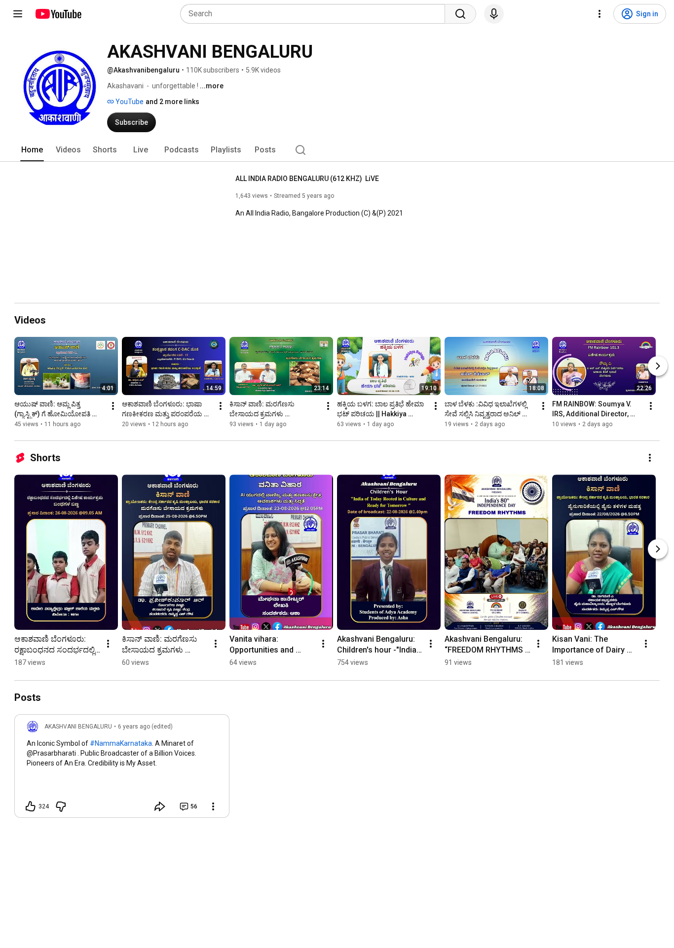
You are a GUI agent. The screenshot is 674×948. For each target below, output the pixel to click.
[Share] (160, 806)
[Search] (460, 14)
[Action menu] (213, 806)
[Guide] (18, 14)
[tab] (32, 150)
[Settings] (599, 14)
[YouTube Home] (58, 14)
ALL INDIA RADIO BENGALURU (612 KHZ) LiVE (307, 178)
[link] (122, 769)
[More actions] (113, 406)
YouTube (129, 102)
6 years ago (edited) (145, 726)
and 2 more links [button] (172, 102)
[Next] (658, 366)
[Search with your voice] (494, 14)
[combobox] (315, 14)
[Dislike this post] (61, 806)
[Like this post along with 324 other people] (30, 806)
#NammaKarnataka (121, 743)
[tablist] (337, 150)
